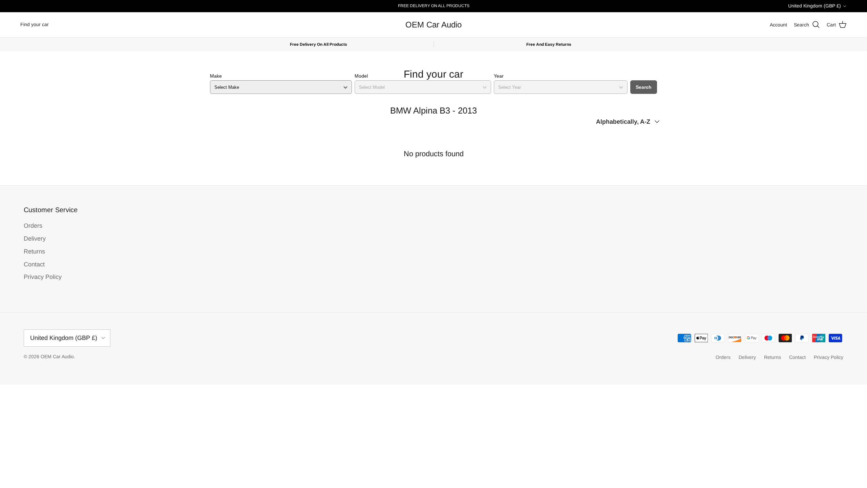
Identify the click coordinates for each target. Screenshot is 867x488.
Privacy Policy (43, 276)
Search (644, 87)
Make (216, 76)
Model (361, 76)
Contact (34, 264)
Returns (34, 251)
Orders (33, 225)
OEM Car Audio (57, 356)
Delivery (35, 238)
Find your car (34, 24)
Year (499, 76)
